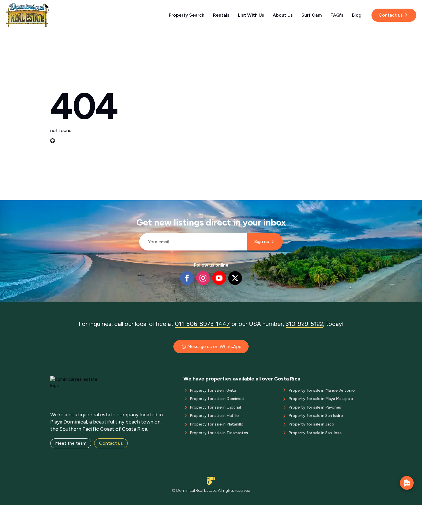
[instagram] (203, 278)
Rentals (221, 15)
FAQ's (336, 15)
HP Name (137, 204)
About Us (283, 15)
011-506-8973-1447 (202, 323)
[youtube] (219, 278)
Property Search (186, 15)
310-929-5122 (304, 323)
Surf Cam (311, 15)
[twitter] (235, 278)
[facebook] (187, 278)
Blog (356, 15)
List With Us (251, 15)
